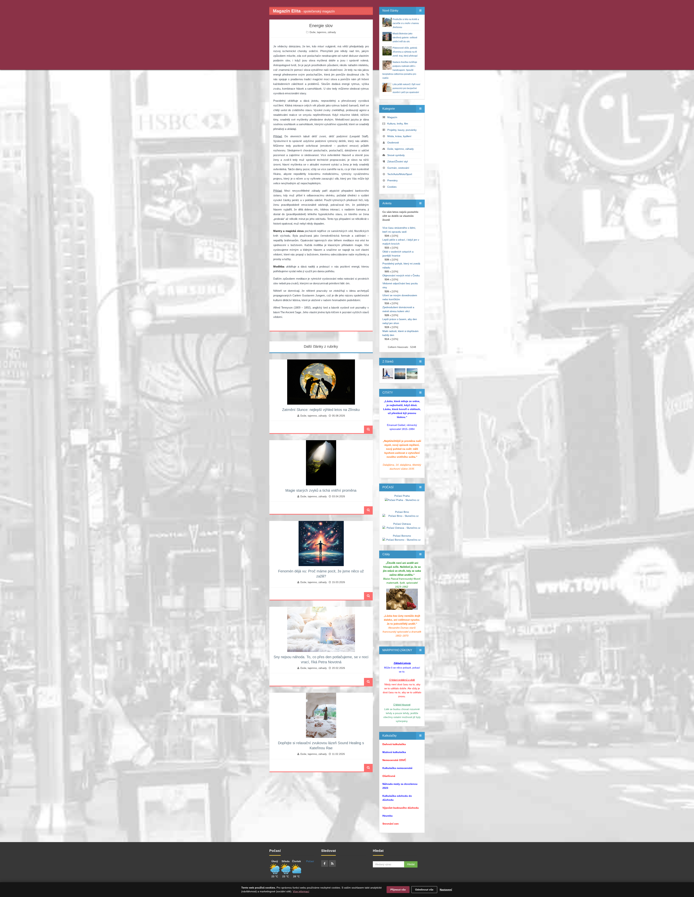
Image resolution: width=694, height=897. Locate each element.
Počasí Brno (402, 511)
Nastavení (446, 889)
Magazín (392, 117)
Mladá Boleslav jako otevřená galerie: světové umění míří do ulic (405, 37)
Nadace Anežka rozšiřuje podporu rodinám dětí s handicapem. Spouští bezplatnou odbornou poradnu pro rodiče (399, 70)
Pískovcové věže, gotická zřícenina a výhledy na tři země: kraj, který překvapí (405, 52)
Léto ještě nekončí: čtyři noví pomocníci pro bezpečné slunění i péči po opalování (406, 88)
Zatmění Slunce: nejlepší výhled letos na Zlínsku (321, 410)
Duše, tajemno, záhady (323, 32)
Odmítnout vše (424, 889)
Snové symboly (396, 155)
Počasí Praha (402, 495)
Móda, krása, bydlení (399, 136)
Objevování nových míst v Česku (401, 275)
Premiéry (392, 180)
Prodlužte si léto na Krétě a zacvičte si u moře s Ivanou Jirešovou (406, 23)
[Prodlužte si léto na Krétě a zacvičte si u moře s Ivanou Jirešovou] (387, 373)
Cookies (392, 186)
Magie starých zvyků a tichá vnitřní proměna (320, 490)
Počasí (310, 861)
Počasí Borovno (402, 535)
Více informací (301, 891)
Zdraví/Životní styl (397, 161)
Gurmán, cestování (398, 167)
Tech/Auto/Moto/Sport (399, 174)
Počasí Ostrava (402, 523)
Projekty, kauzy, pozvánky (402, 129)
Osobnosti (393, 142)
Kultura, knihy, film (397, 123)
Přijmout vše (398, 889)
